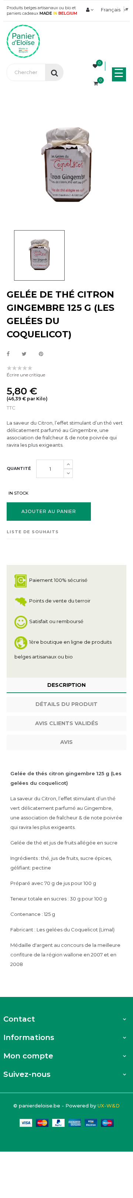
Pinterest (41, 354)
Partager (8, 354)
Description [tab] (66, 685)
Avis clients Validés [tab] (66, 723)
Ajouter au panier (48, 511)
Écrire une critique (26, 374)
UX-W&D (109, 1106)
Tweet (24, 354)
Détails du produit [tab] (66, 704)
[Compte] (89, 9)
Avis (66, 742)
